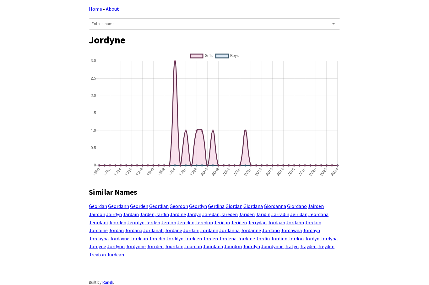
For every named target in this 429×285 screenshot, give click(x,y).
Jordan (116, 230)
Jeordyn (135, 222)
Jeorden (117, 222)
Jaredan (211, 214)
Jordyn (312, 238)
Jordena (227, 238)
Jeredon (204, 222)
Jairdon (97, 214)
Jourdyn (251, 246)
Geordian (159, 206)
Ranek (107, 282)
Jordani (191, 230)
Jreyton (97, 254)
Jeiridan (298, 214)
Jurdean (115, 254)
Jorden (210, 238)
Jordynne (136, 246)
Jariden (247, 214)
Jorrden (155, 246)
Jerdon (168, 222)
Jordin (263, 238)
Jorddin (157, 238)
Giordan (233, 206)
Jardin (162, 214)
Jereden (185, 222)
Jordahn (295, 222)
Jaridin (263, 214)
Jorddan (139, 238)
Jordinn (279, 238)
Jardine (178, 214)
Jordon (296, 238)
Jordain (313, 222)
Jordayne (119, 238)
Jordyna (329, 238)
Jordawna (291, 230)
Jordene (246, 238)
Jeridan (222, 222)
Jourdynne (272, 246)
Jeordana (318, 214)
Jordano (271, 230)
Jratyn (292, 246)
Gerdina (216, 206)
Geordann (118, 206)
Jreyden (326, 246)
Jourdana (213, 246)
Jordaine (98, 230)
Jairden (316, 206)
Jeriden (239, 222)
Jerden (152, 222)
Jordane (173, 230)
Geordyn (198, 206)
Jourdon (233, 246)
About (112, 9)
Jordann (209, 230)
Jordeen (193, 238)
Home (95, 9)
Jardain (131, 214)
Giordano (297, 206)
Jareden (229, 214)
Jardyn (194, 214)
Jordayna (99, 238)
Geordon (179, 206)
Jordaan (276, 222)
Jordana (133, 230)
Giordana (253, 206)
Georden (139, 206)
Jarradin (280, 214)
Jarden (147, 214)
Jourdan (193, 246)
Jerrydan (257, 222)
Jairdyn (114, 214)
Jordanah (153, 230)
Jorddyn (174, 238)
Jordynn (116, 246)
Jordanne (251, 230)
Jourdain (174, 246)
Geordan (98, 206)
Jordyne (97, 246)
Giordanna (275, 206)
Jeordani (98, 222)
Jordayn (311, 230)
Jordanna (229, 230)
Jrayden (308, 246)
